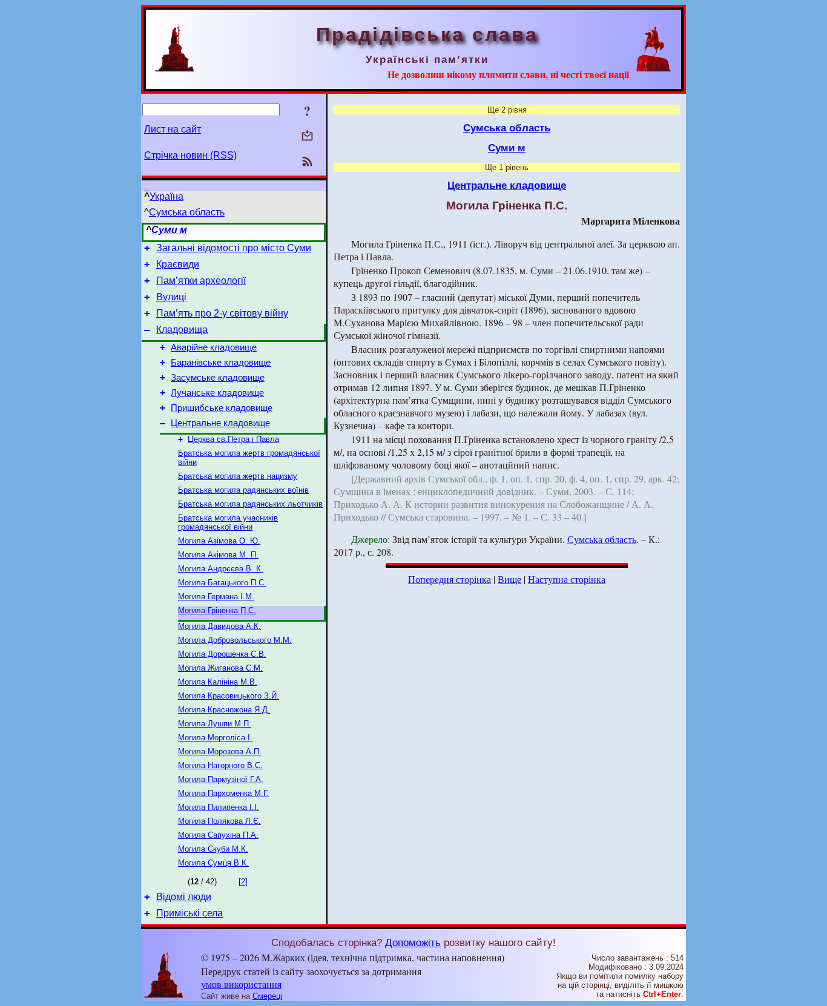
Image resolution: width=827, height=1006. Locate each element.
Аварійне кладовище (214, 347)
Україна (166, 196)
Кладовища (182, 329)
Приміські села (189, 913)
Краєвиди (177, 264)
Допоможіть (413, 942)
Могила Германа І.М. (216, 596)
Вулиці (171, 297)
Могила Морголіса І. (215, 737)
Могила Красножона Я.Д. (224, 709)
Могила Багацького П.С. (222, 582)
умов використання (241, 984)
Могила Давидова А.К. (219, 626)
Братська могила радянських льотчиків (250, 503)
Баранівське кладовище (221, 362)
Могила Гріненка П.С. (217, 610)
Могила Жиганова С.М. (220, 667)
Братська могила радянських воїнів (243, 490)
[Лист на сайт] (307, 136)
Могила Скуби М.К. (213, 848)
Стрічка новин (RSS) (190, 155)
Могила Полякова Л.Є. (219, 821)
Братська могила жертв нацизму (237, 476)
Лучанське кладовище (217, 393)
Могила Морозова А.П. (220, 751)
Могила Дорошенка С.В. (222, 654)
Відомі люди (183, 897)
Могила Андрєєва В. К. (220, 568)
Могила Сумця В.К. (213, 862)
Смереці (267, 996)
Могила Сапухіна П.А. (218, 835)
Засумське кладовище (218, 378)
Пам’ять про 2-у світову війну (222, 313)
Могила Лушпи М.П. (214, 723)
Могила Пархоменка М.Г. (223, 793)
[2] (243, 881)
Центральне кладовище (220, 423)
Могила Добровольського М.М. (235, 640)
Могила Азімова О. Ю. (219, 540)
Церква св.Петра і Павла (233, 439)
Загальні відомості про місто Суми (233, 248)
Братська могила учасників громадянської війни (228, 522)
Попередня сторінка (449, 579)
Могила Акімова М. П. (218, 554)
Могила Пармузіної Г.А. (220, 779)
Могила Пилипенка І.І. (218, 807)
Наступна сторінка (566, 579)
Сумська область (187, 212)
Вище (509, 579)
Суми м (169, 230)
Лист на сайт (172, 129)
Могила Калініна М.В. (217, 681)
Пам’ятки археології (201, 280)
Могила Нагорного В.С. (220, 765)
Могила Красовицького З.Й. (228, 695)
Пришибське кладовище (221, 408)
